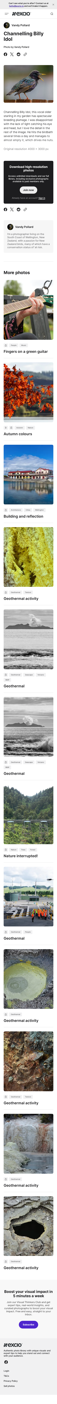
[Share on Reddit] (18, 54)
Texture (28, 592)
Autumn (19, 428)
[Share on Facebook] (6, 54)
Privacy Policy (11, 1381)
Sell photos (9, 1386)
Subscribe (28, 1324)
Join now (28, 190)
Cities (28, 510)
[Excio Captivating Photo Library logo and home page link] (21, 13)
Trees (23, 850)
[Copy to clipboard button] (24, 54)
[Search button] (51, 14)
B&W (7, 680)
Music (23, 345)
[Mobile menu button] (7, 14)
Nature (30, 428)
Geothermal (15, 592)
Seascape (29, 675)
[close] (53, 4)
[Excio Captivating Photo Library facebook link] (6, 1362)
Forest (32, 850)
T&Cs (6, 1376)
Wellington (39, 510)
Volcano (41, 675)
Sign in (41, 198)
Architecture (16, 510)
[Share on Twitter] (12, 54)
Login (6, 1370)
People (13, 345)
